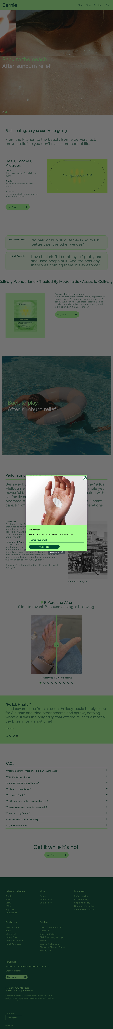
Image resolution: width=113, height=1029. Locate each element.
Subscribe (44, 546)
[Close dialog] (85, 478)
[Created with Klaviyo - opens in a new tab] (56, 552)
